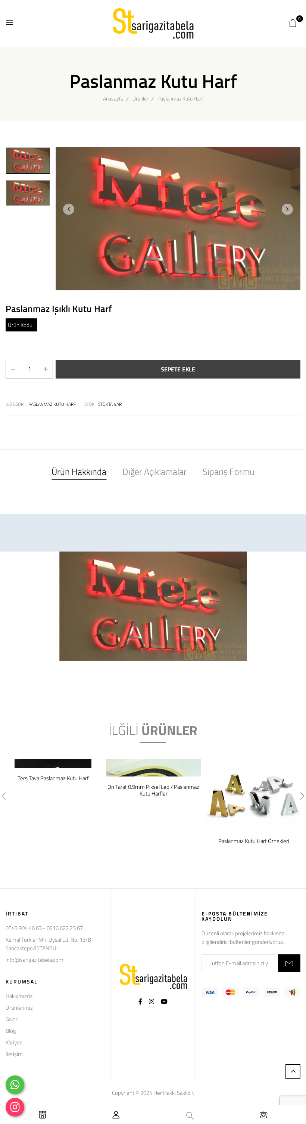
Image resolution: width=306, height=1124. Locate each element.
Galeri (12, 1019)
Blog (11, 1030)
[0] (293, 23)
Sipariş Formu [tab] (229, 471)
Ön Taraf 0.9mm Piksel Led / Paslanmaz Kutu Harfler (153, 790)
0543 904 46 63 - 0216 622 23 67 (44, 928)
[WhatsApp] (15, 1084)
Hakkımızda (19, 996)
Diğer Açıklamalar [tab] (154, 471)
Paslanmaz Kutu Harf (180, 98)
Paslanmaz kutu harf (52, 404)
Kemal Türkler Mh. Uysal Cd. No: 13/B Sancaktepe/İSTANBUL (48, 943)
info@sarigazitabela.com (34, 959)
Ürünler (140, 98)
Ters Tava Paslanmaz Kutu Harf (53, 778)
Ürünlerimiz (19, 1007)
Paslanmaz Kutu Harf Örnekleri (253, 841)
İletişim (14, 1054)
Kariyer (14, 1042)
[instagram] (15, 1107)
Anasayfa (113, 98)
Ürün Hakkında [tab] (78, 471)
